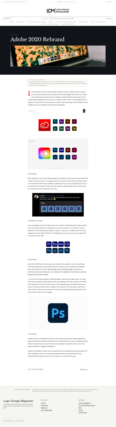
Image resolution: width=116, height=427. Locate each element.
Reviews (43, 403)
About (80, 408)
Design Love (20, 22)
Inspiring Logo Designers (37, 22)
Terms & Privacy (82, 412)
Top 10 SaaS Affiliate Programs (86, 405)
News (50, 22)
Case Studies (83, 22)
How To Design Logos (98, 22)
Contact (80, 410)
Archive (110, 1)
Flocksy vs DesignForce (84, 403)
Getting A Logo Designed (50, 24)
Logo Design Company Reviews (65, 22)
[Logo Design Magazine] (58, 10)
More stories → (84, 369)
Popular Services (68, 24)
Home (12, 22)
